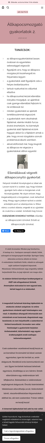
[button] (7, 7)
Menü (42, 7)
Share (7, 231)
